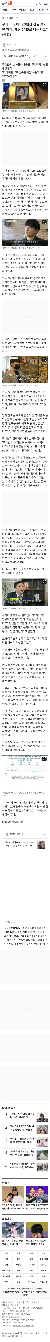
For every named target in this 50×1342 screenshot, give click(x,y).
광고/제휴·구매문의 (25, 1288)
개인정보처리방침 (11, 1291)
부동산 (19, 1265)
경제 (31, 1253)
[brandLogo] (7, 3)
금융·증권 (44, 1259)
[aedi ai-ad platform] (13, 83)
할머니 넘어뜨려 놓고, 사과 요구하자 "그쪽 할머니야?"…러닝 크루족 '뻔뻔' (19, 844)
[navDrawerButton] (46, 3)
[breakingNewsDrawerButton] (40, 3)
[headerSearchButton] (35, 3)
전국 (6, 1259)
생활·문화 (6, 1270)
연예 (4, 17)
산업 (6, 1265)
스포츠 (6, 1219)
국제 (44, 1253)
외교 (19, 1259)
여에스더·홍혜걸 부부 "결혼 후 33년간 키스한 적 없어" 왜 (22, 1142)
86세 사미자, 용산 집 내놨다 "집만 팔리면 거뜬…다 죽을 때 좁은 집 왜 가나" (22, 1117)
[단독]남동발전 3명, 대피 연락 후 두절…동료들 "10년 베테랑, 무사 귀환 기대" (22, 1155)
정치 (6, 1253)
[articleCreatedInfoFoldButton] (31, 50)
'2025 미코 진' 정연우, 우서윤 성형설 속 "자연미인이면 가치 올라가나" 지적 (22, 1129)
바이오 (43, 1265)
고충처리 (25, 1295)
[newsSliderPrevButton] (38, 1108)
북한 (31, 1259)
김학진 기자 (12, 45)
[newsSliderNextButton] (45, 1108)
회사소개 (11, 1288)
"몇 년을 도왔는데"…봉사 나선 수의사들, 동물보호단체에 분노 (22, 1167)
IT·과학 (31, 1265)
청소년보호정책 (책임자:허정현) (34, 1291)
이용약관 (39, 1288)
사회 (19, 1253)
